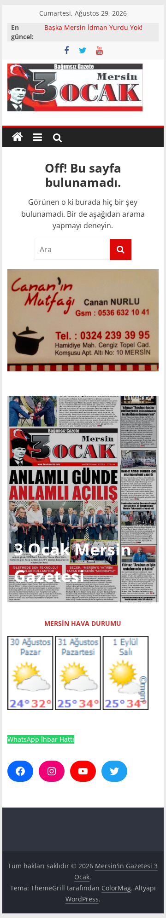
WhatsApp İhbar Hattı (40, 739)
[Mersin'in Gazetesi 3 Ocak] (17, 137)
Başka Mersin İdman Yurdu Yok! (93, 27)
